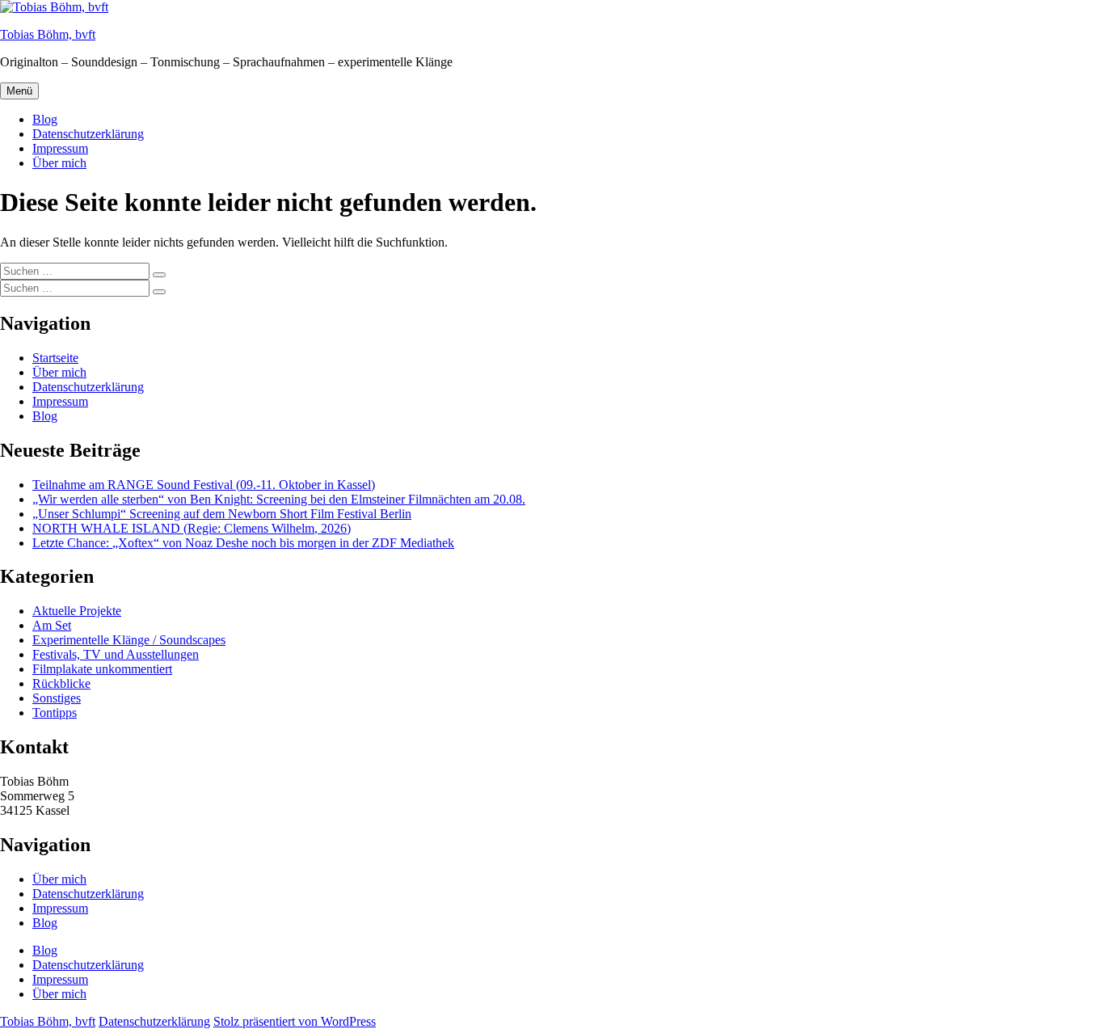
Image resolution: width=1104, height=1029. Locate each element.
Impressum (60, 148)
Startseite (55, 358)
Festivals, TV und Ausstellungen (115, 654)
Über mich (59, 163)
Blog (44, 119)
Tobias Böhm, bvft (47, 34)
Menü (19, 91)
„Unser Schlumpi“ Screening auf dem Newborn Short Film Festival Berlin (221, 514)
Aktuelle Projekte (76, 611)
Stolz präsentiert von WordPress (294, 1021)
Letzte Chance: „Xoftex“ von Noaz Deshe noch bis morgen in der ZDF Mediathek (243, 543)
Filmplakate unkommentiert (102, 669)
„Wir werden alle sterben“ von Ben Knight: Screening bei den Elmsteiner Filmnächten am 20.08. (278, 499)
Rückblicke (61, 683)
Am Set (51, 625)
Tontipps (54, 712)
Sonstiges (56, 698)
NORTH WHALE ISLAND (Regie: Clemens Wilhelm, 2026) (191, 528)
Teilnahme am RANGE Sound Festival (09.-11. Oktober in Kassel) (203, 484)
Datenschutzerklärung (88, 134)
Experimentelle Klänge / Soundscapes (128, 640)
